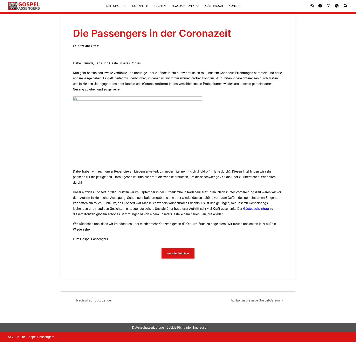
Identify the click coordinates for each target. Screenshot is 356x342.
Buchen (160, 5)
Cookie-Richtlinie (178, 327)
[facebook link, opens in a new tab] (320, 5)
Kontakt (235, 5)
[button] (346, 6)
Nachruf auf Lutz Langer (94, 300)
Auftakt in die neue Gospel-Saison (255, 300)
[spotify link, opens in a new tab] (336, 5)
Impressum (201, 327)
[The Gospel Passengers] (24, 6)
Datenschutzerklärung (148, 327)
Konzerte (140, 5)
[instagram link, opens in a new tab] (328, 5)
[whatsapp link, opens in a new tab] (312, 5)
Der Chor (114, 5)
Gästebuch (214, 5)
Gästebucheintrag (256, 209)
